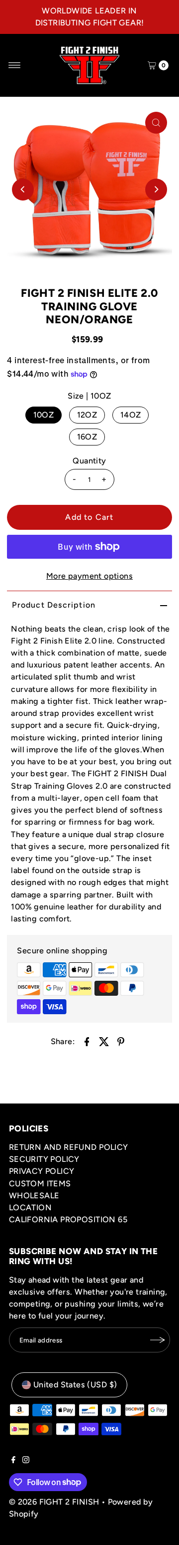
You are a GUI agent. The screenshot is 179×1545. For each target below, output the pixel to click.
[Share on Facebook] (87, 1041)
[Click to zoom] (156, 123)
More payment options (89, 576)
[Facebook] (13, 1460)
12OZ (87, 415)
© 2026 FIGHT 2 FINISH (54, 1502)
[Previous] (23, 190)
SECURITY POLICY (44, 1159)
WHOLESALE (34, 1195)
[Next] (156, 190)
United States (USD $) (75, 1384)
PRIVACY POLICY (42, 1171)
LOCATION (30, 1207)
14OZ (130, 415)
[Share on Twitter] (103, 1041)
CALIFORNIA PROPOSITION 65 (68, 1219)
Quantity (89, 460)
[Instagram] (25, 1460)
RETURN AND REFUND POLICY (68, 1147)
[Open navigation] (14, 65)
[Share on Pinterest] (120, 1041)
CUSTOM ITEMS (40, 1183)
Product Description (53, 605)
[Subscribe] (157, 1339)
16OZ (87, 436)
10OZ (43, 415)
